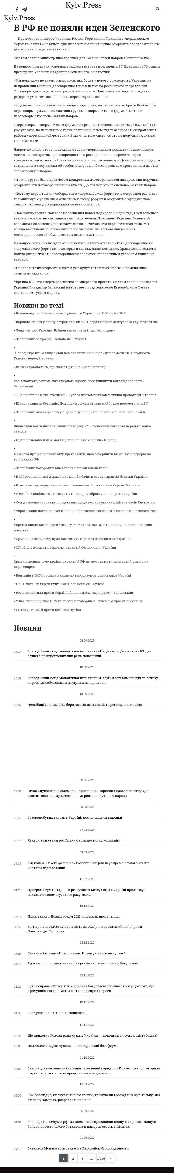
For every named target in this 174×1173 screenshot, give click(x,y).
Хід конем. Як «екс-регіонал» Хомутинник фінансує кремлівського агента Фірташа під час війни (89, 865)
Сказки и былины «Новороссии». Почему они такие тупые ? (76, 953)
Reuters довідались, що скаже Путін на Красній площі (61, 367)
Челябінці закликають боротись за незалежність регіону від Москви (85, 704)
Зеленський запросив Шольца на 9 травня (51, 339)
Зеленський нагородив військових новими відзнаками (61, 468)
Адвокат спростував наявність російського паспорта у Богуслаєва (83, 963)
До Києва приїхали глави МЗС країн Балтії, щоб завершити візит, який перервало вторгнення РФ (82, 457)
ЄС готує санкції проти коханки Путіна (48, 609)
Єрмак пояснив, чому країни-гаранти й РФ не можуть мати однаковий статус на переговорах (81, 564)
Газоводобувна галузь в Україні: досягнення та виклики (75, 817)
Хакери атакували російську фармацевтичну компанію (74, 840)
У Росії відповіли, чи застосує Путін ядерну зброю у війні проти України (76, 493)
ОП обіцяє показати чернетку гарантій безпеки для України (66, 547)
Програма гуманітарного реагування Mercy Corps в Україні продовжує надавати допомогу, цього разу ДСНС (86, 892)
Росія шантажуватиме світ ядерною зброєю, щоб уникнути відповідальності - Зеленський (79, 383)
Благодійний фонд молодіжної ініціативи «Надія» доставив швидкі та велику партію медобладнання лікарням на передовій (93, 680)
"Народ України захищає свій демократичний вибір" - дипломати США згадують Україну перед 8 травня (82, 355)
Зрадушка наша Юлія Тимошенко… (57, 1013)
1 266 (101, 1158)
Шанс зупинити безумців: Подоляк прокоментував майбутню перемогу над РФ (82, 403)
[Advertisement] (87, 741)
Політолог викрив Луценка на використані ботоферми (73, 1045)
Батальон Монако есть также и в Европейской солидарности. (78, 1148)
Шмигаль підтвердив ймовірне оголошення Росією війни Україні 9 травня (78, 485)
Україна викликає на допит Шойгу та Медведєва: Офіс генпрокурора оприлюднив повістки (83, 527)
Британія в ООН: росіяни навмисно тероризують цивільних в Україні (73, 575)
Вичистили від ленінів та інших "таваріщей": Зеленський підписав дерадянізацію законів (82, 429)
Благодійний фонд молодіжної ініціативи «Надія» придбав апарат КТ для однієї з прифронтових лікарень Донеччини (90, 653)
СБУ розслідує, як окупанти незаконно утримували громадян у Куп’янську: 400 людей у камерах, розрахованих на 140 (94, 1097)
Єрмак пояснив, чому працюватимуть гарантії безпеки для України (73, 539)
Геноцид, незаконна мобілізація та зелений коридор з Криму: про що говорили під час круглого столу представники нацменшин (94, 1070)
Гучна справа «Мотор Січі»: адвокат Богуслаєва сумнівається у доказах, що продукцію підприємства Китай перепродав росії (91, 988)
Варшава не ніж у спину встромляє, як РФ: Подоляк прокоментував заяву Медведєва (87, 322)
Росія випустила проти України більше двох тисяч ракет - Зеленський (74, 592)
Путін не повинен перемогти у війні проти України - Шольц (66, 440)
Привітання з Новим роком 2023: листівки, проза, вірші (73, 916)
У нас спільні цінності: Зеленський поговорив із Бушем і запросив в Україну (79, 601)
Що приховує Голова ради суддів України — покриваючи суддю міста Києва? (93, 1035)
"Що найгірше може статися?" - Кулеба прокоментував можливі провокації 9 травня (86, 395)
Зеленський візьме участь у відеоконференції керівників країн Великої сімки (80, 412)
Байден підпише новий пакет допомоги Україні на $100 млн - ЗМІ (70, 313)
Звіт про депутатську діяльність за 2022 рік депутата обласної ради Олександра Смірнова (85, 928)
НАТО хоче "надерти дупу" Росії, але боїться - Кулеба (60, 584)
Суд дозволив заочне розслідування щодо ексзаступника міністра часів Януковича (86, 502)
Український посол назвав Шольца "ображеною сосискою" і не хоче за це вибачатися (86, 511)
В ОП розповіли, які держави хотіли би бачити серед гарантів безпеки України (81, 476)
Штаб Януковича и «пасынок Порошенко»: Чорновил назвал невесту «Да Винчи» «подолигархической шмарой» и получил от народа (88, 793)
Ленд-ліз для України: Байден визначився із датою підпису (66, 330)
